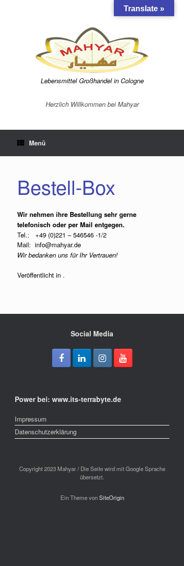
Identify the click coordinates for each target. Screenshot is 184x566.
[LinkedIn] (82, 358)
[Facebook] (61, 358)
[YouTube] (123, 358)
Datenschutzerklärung (46, 431)
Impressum (31, 419)
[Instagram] (102, 358)
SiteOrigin (111, 497)
